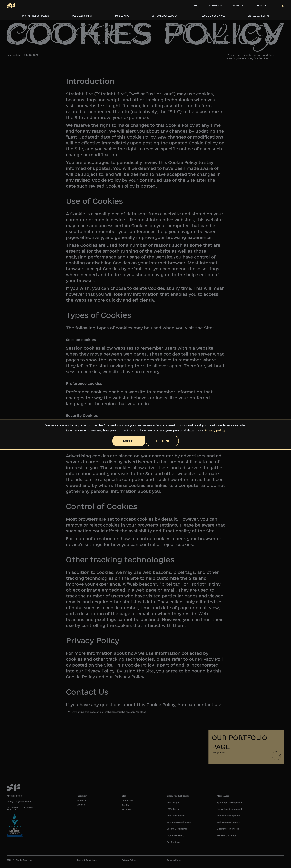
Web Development (82, 16)
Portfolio (261, 6)
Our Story (239, 6)
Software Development (165, 16)
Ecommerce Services (213, 16)
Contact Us (215, 6)
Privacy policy (214, 430)
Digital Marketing (258, 16)
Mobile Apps (122, 16)
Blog (195, 6)
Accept (129, 441)
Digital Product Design (35, 16)
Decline (163, 441)
